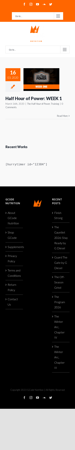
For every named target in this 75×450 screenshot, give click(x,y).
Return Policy (12, 287)
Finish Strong (58, 215)
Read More (62, 115)
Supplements (14, 247)
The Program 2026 (59, 302)
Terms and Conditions (14, 273)
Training (55, 103)
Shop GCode (12, 235)
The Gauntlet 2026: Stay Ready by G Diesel (61, 237)
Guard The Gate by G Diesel (60, 263)
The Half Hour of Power (38, 103)
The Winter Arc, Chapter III (59, 357)
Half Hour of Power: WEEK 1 (33, 98)
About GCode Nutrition (13, 218)
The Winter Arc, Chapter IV (59, 327)
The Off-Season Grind (59, 282)
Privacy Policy (12, 258)
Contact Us (13, 301)
